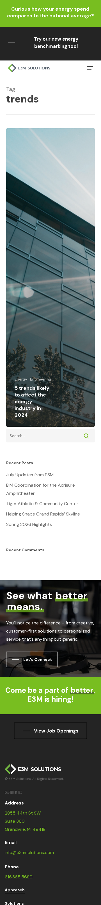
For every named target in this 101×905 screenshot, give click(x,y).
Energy (21, 379)
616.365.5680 (19, 877)
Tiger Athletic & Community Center (42, 504)
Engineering (40, 379)
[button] (50, 42)
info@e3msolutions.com (29, 852)
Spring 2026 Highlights (29, 524)
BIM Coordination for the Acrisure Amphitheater (40, 489)
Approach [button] (15, 889)
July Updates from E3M (30, 475)
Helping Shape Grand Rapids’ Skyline (43, 514)
